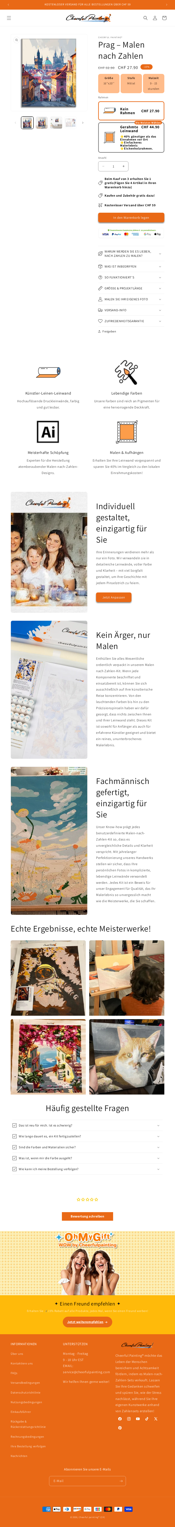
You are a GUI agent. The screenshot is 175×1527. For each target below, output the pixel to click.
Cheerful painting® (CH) (92, 1517)
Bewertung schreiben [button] (87, 1216)
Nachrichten (19, 1456)
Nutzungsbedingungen (26, 1402)
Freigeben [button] (109, 331)
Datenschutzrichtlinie (26, 1392)
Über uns (17, 1354)
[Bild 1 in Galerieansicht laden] (27, 123)
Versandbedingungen (25, 1383)
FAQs (14, 1373)
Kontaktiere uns (22, 1363)
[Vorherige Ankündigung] (8, 4)
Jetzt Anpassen (113, 597)
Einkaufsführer (21, 1412)
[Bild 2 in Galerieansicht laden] (42, 123)
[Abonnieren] (121, 1481)
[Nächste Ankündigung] (166, 4)
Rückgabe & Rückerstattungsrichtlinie (28, 1424)
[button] (9, 18)
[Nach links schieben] (15, 122)
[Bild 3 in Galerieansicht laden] (56, 123)
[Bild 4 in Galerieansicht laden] (70, 123)
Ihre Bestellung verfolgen (28, 1446)
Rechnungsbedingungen (27, 1437)
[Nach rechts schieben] (83, 122)
